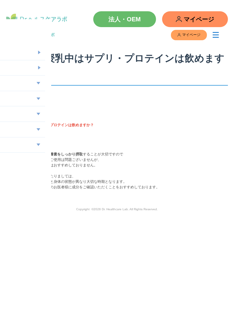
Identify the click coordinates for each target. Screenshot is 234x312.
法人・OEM (124, 19)
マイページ (199, 19)
